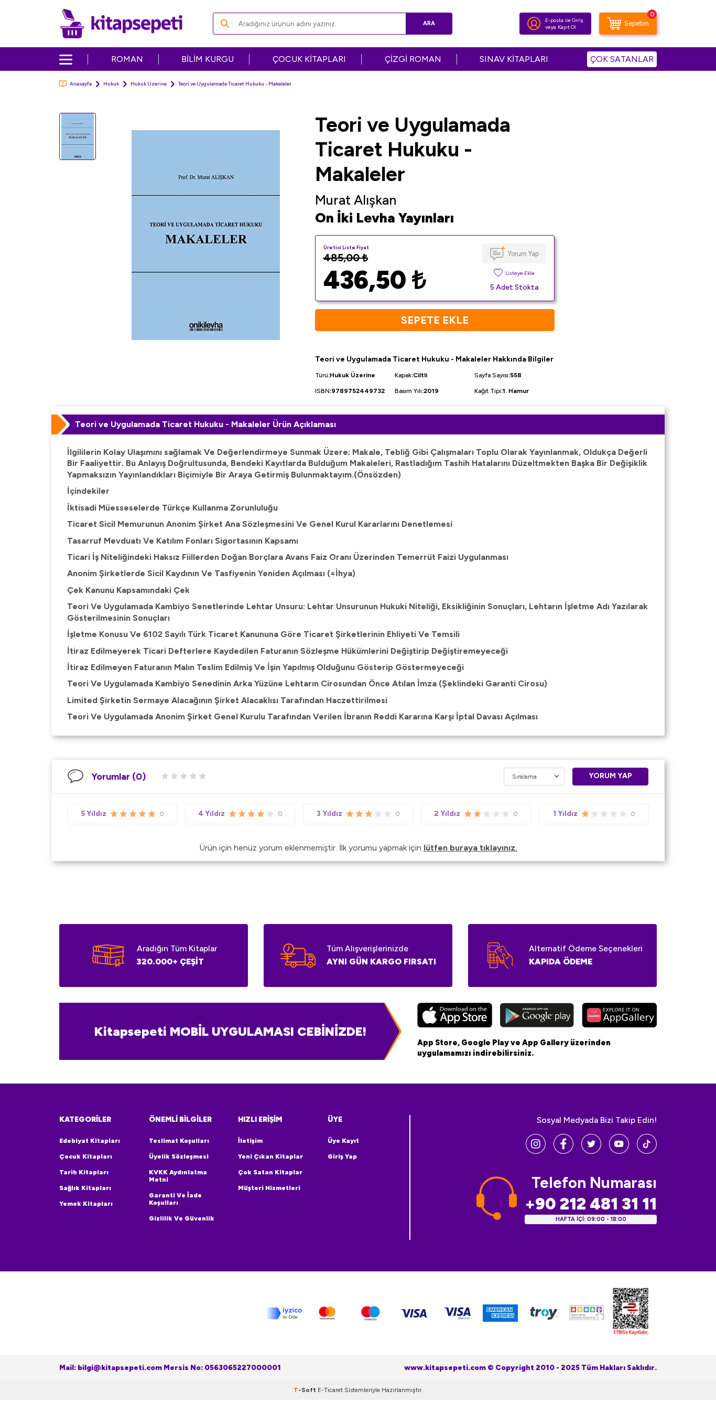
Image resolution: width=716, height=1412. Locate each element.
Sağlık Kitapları (85, 1188)
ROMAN (127, 59)
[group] (205, 235)
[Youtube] (619, 1151)
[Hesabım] (534, 24)
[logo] (121, 23)
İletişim (250, 1140)
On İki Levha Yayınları (384, 218)
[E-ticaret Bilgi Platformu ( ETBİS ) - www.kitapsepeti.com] (630, 1313)
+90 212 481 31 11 (591, 1204)
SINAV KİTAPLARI (514, 59)
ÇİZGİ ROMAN (413, 59)
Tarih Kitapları (84, 1172)
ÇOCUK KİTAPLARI (309, 59)
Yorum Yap (523, 254)
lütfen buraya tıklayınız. (470, 848)
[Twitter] (591, 1151)
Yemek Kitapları (86, 1203)
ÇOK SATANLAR (622, 59)
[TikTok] (647, 1151)
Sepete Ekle (435, 320)
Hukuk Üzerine (149, 83)
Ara (429, 23)
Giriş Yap (342, 1156)
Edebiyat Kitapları (89, 1140)
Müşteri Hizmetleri (269, 1188)
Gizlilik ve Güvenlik (181, 1218)
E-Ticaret (330, 1390)
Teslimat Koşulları (179, 1140)
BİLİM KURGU (207, 59)
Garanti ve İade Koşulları (175, 1199)
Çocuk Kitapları (85, 1156)
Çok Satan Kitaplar (270, 1172)
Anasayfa (81, 83)
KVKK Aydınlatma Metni (178, 1176)
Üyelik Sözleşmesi (179, 1156)
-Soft (306, 1390)
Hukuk (111, 83)
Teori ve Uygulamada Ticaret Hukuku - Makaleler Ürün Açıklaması (205, 424)
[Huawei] (619, 1016)
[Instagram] (536, 1151)
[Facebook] (563, 1151)
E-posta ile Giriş (564, 20)
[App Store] (454, 1016)
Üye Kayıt (343, 1140)
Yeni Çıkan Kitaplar (270, 1156)
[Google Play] (537, 1016)
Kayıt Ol (567, 27)
